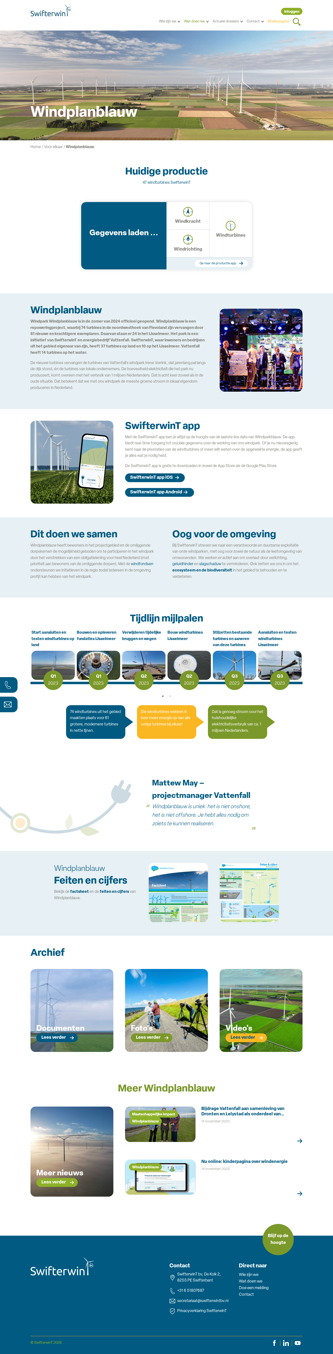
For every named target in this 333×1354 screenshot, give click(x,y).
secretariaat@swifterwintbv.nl (202, 1301)
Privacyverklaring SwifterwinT (202, 1311)
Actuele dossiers (226, 21)
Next (303, 659)
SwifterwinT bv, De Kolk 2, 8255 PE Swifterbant (199, 1278)
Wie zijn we (167, 21)
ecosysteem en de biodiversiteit (202, 570)
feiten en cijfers (114, 892)
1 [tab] (162, 696)
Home (35, 147)
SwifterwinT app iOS (151, 478)
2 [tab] (170, 696)
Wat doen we (194, 21)
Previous (30, 659)
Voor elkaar (53, 147)
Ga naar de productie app (218, 263)
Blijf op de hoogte (278, 1239)
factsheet (79, 892)
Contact (253, 21)
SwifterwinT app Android (156, 492)
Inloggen (291, 12)
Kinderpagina (278, 21)
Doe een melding (254, 1288)
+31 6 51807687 (190, 1291)
